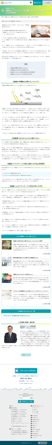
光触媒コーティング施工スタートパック (19, 434)
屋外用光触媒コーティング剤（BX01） (19, 411)
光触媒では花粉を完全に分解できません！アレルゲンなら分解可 (27, 241)
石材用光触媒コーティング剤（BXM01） (19, 416)
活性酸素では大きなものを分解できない (20, 70)
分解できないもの (25, 315)
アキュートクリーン (37, 407)
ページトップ (43, 442)
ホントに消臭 (36, 411)
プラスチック (8, 315)
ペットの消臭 (36, 412)
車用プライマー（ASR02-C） (17, 421)
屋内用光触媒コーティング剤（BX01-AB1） (19, 409)
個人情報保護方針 (35, 433)
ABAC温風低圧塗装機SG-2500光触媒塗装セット (20, 432)
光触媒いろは (34, 425)
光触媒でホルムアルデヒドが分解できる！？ (23, 274)
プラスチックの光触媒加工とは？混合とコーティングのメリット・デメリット (31, 291)
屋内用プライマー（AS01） (17, 418)
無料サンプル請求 (35, 431)
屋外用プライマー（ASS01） (17, 419)
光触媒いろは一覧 (26, 354)
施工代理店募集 (34, 415)
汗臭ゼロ (35, 409)
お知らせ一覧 (34, 423)
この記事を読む (45, 253)
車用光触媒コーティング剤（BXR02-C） (19, 414)
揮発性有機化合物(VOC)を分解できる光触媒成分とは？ (25, 257)
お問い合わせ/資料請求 (28, 370)
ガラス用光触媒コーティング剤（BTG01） (19, 413)
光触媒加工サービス (35, 421)
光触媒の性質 (16, 315)
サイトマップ (34, 437)
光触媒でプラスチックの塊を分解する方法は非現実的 (23, 72)
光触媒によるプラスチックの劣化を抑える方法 (21, 74)
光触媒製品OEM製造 (35, 419)
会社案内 (48, 2)
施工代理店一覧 (34, 417)
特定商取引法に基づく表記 (36, 435)
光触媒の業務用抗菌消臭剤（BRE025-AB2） (19, 426)
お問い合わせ (38, 2)
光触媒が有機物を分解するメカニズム (19, 67)
